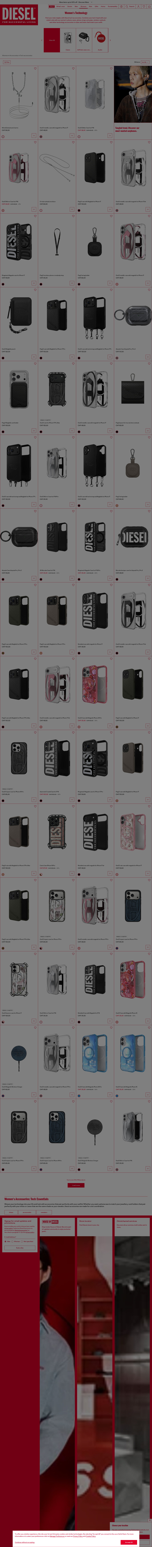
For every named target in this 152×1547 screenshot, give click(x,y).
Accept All (129, 1542)
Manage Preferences (57, 1536)
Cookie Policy (91, 1536)
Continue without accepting (24, 1542)
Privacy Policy (78, 1536)
